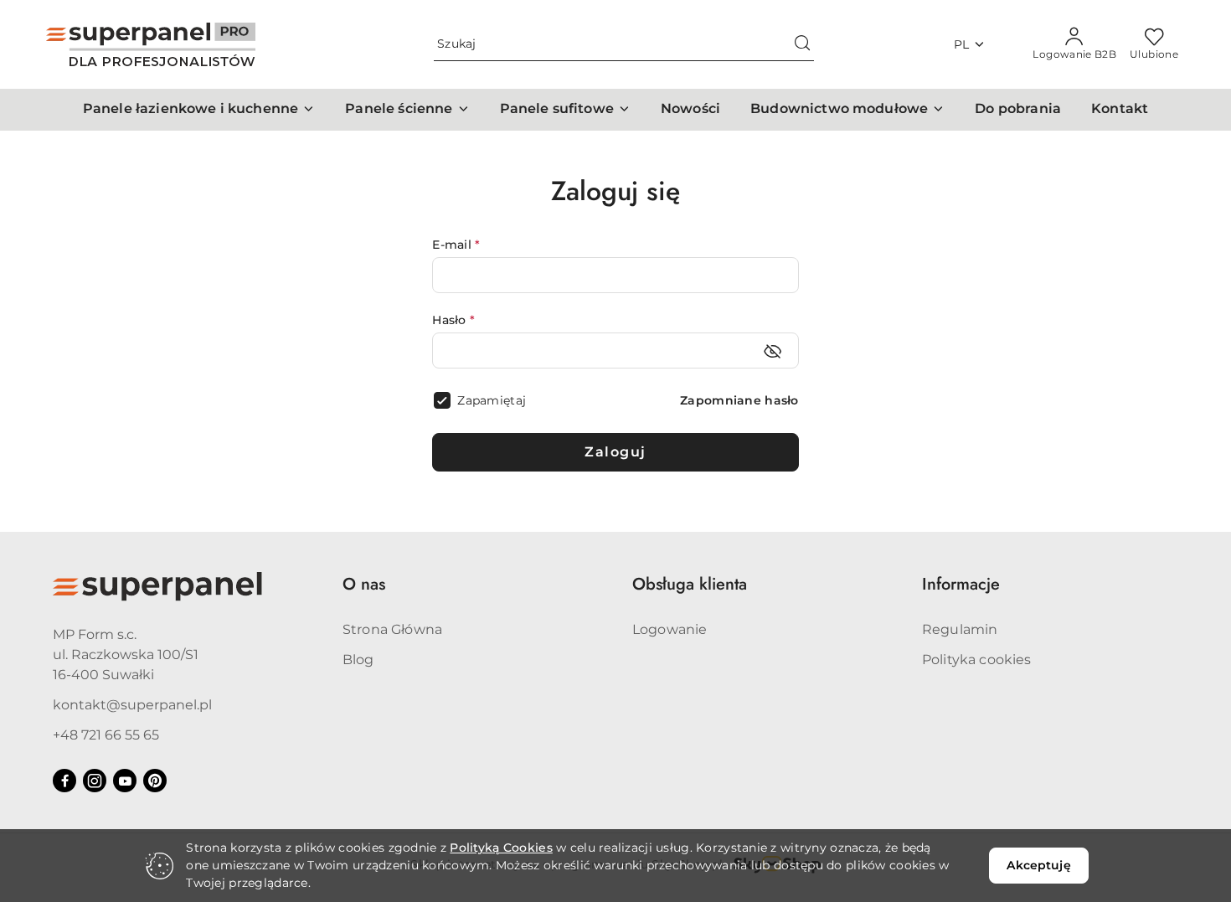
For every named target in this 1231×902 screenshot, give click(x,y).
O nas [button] (364, 584)
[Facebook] (64, 780)
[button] (199, 110)
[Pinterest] (155, 780)
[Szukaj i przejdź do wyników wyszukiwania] (802, 44)
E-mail (456, 244)
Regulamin (959, 629)
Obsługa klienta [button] (689, 584)
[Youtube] (124, 780)
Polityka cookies (977, 659)
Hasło (453, 319)
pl (962, 44)
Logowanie (669, 629)
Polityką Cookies (501, 847)
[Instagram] (94, 780)
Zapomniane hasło (739, 400)
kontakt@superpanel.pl (132, 705)
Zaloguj (615, 452)
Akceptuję (1038, 865)
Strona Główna (392, 629)
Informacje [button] (961, 584)
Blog (358, 659)
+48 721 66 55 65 (106, 735)
